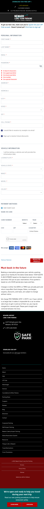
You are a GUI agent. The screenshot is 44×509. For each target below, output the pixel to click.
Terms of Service (6, 260)
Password (5, 63)
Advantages (5, 384)
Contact (4, 418)
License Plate (6, 158)
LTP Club (17, 353)
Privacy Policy (22, 468)
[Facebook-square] (4, 483)
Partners (22, 465)
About (4, 372)
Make (3, 173)
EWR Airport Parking (8, 427)
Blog (3, 409)
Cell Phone (5, 122)
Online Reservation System (9, 435)
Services (4, 389)
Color (3, 189)
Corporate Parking (7, 423)
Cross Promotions (7, 452)
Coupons (4, 401)
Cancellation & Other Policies (10, 393)
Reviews (4, 405)
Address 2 (5, 91)
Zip (2, 114)
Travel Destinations (7, 448)
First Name (5, 39)
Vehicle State (6, 165)
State (3, 106)
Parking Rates (6, 397)
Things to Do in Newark (8, 444)
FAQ (3, 376)
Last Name (5, 47)
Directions (5, 413)
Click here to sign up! (32, 27)
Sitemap (22, 472)
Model (3, 181)
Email (3, 55)
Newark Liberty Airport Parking (11, 431)
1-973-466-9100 (23, 5)
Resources (5, 439)
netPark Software (25, 477)
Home (4, 368)
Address (4, 83)
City (2, 98)
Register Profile (36, 260)
